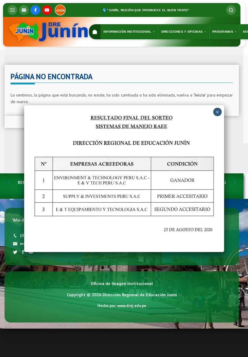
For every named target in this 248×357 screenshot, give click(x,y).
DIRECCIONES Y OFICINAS (182, 31)
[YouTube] (47, 10)
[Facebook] (35, 10)
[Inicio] (95, 32)
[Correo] (24, 10)
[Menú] (12, 10)
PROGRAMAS (222, 31)
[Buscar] (231, 10)
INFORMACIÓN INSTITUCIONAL (127, 31)
